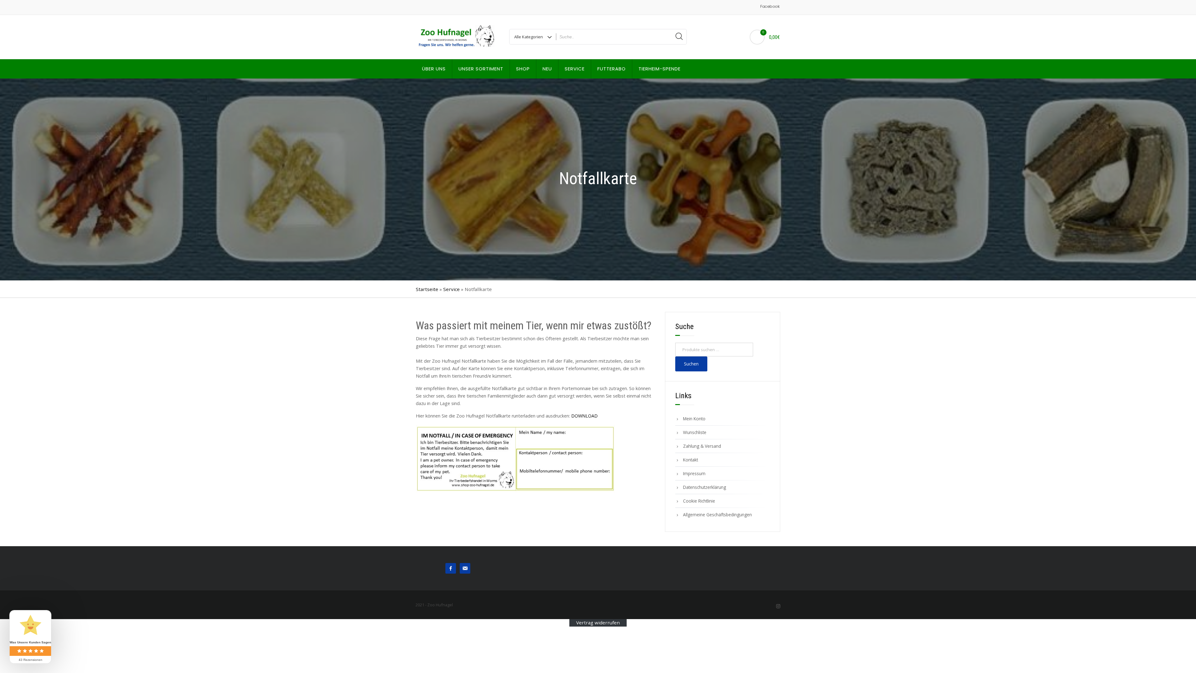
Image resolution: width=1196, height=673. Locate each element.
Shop (523, 68)
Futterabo (611, 68)
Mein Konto (694, 419)
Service (575, 68)
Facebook (769, 6)
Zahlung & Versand (702, 446)
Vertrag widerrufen (598, 623)
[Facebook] (450, 568)
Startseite (427, 289)
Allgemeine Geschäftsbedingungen (717, 515)
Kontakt (690, 460)
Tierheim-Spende (659, 68)
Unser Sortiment (480, 68)
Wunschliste (694, 432)
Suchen (691, 364)
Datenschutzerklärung (704, 487)
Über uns (434, 68)
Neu (547, 68)
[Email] (465, 568)
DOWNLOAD (584, 416)
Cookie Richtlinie (699, 501)
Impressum (694, 473)
